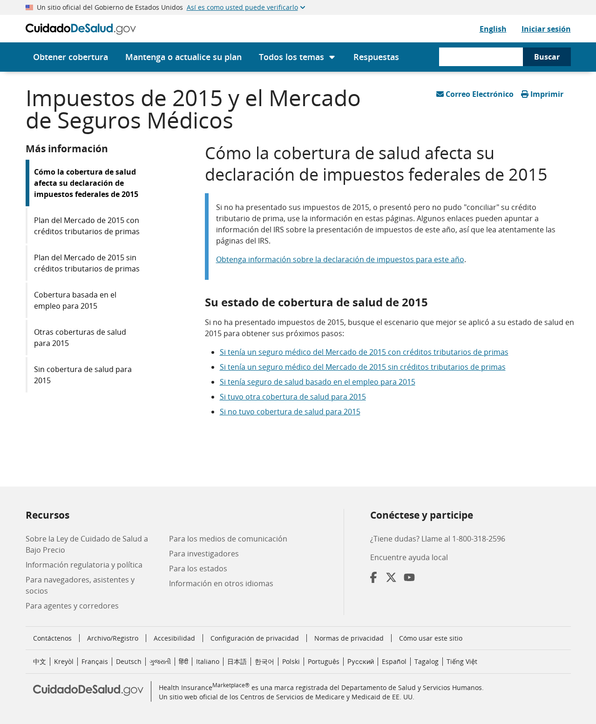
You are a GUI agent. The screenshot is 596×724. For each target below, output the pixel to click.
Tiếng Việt (462, 661)
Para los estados (198, 568)
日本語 (237, 661)
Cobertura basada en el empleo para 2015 (75, 300)
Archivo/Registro (112, 638)
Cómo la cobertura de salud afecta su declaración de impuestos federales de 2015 (86, 183)
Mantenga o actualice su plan (183, 56)
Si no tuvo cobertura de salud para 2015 (290, 411)
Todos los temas (291, 56)
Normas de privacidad (349, 638)
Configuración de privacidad (254, 638)
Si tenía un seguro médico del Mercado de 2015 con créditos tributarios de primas (364, 352)
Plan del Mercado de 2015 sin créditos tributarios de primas (87, 263)
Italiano (207, 661)
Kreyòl (64, 661)
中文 (39, 661)
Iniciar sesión (546, 29)
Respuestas (376, 56)
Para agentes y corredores (72, 606)
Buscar (547, 57)
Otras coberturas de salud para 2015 (80, 337)
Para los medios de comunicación (228, 539)
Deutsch (129, 661)
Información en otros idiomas (221, 583)
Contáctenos (52, 638)
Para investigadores (204, 553)
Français (94, 661)
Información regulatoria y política (84, 565)
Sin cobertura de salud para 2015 (83, 375)
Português (323, 661)
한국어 (264, 661)
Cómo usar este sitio (430, 638)
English (493, 29)
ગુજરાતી (160, 661)
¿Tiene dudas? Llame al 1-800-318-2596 (437, 539)
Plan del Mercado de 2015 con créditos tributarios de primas (87, 226)
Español (394, 661)
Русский (360, 661)
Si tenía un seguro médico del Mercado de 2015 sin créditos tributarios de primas (363, 367)
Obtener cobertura (70, 56)
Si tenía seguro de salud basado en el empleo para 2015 (317, 382)
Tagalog (426, 661)
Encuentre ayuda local (409, 557)
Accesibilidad (174, 638)
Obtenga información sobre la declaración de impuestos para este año (340, 259)
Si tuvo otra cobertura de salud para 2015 (293, 397)
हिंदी (183, 661)
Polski (291, 661)
